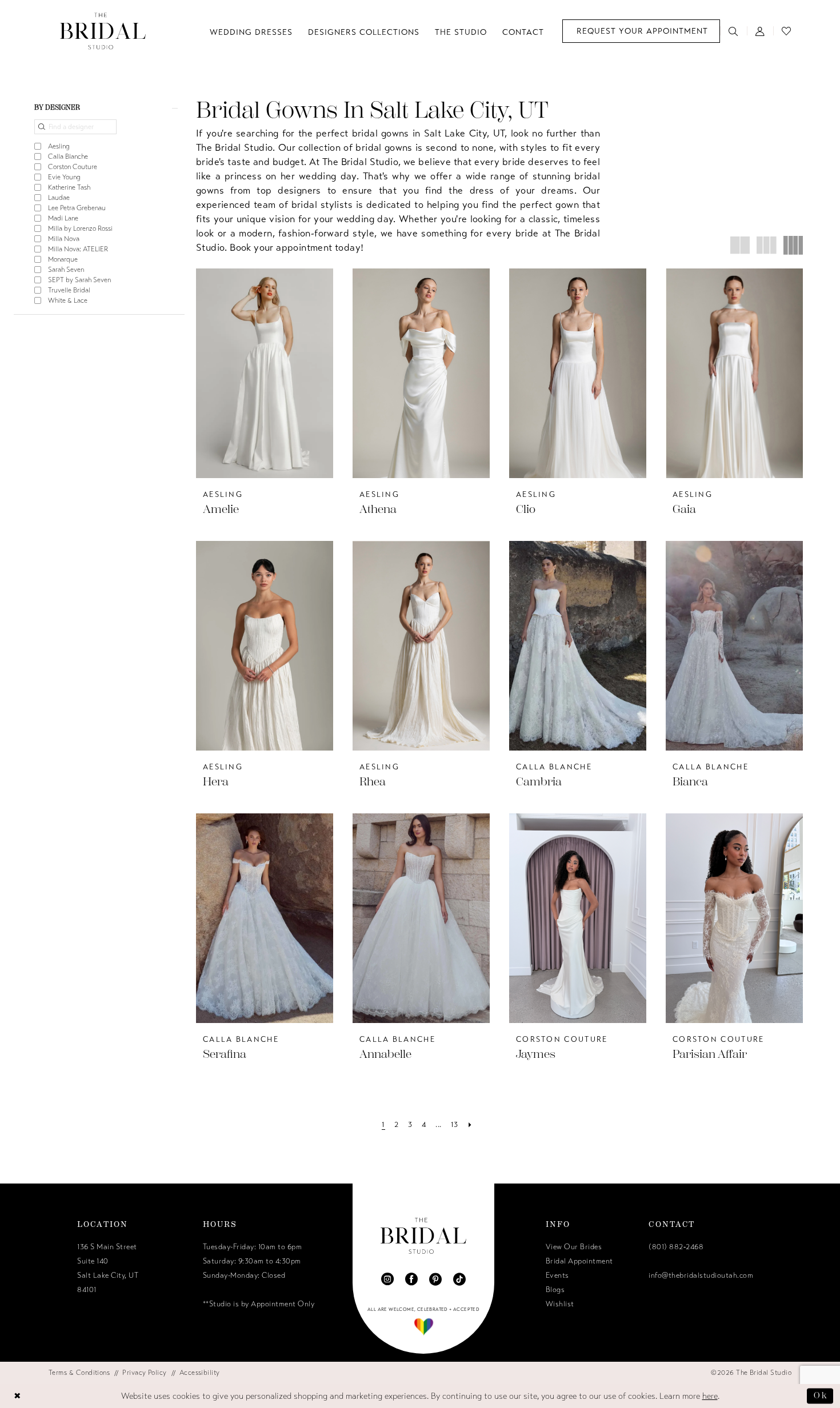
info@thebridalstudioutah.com (701, 1275)
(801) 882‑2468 (676, 1246)
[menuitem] (641, 31)
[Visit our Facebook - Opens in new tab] (411, 1279)
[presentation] (264, 373)
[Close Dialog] (18, 1396)
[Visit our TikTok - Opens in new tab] (459, 1279)
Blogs (555, 1289)
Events (557, 1275)
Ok (820, 1395)
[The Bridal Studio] (103, 31)
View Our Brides (574, 1246)
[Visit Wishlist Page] (786, 30)
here (710, 1396)
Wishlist (560, 1304)
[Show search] (733, 30)
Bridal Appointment (579, 1261)
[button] (760, 30)
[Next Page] (470, 1125)
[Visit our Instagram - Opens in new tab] (387, 1279)
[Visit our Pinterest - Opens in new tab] (435, 1279)
